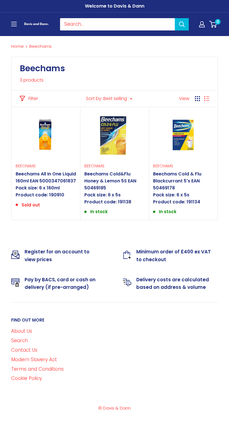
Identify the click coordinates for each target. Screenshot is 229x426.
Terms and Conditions (37, 369)
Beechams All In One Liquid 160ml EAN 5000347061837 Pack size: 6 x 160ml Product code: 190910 (46, 184)
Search (19, 340)
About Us (21, 331)
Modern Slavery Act (34, 359)
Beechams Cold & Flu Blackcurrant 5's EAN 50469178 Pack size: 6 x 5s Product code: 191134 (177, 188)
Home (17, 46)
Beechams (26, 166)
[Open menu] (14, 24)
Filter (33, 98)
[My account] (202, 24)
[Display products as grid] (197, 98)
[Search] (182, 24)
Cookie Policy (26, 378)
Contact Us (24, 350)
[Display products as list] (206, 98)
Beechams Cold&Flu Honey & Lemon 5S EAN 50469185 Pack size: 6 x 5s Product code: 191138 (110, 188)
